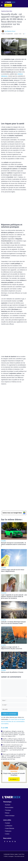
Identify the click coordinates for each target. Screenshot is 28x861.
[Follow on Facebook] (5, 841)
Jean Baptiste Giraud (10, 31)
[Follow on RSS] (15, 841)
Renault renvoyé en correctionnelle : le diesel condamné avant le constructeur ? (13, 544)
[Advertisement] (14, 108)
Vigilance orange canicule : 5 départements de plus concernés (11, 647)
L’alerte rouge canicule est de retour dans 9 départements (12, 570)
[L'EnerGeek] (10, 2)
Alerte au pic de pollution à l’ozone (12, 672)
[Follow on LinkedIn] (10, 841)
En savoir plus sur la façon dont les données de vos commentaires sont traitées (13, 721)
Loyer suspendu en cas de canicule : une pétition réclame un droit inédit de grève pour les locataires (14, 596)
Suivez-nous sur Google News (12, 513)
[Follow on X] (7, 841)
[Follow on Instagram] (12, 841)
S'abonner (8, 5)
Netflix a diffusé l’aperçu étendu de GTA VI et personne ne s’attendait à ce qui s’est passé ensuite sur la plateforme (14, 740)
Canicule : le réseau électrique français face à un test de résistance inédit (13, 622)
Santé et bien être (6, 11)
